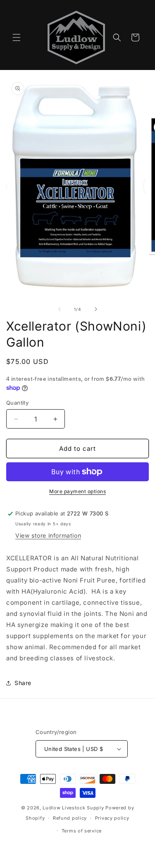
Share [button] (22, 682)
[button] (16, 37)
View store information (48, 535)
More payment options (77, 491)
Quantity (17, 402)
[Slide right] (96, 309)
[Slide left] (59, 309)
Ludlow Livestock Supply (73, 808)
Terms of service (82, 831)
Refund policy (70, 818)
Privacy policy (112, 818)
